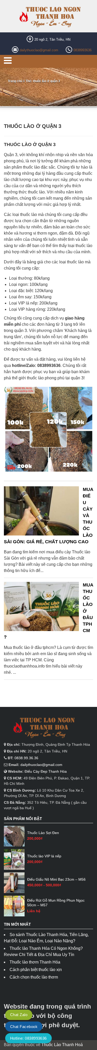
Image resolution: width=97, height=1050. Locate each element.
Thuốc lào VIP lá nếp (44, 856)
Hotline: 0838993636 (28, 1038)
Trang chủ (15, 81)
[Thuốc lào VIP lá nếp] (14, 859)
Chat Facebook (24, 1026)
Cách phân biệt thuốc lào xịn (36, 969)
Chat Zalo (18, 1014)
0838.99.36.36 (26, 758)
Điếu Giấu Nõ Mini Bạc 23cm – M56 (56, 879)
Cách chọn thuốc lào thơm (34, 977)
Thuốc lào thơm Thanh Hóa (35, 962)
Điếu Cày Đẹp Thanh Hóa (46, 771)
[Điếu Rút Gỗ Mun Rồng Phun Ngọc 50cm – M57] (14, 906)
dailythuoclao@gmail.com (39, 50)
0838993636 (82, 50)
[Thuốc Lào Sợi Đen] (14, 836)
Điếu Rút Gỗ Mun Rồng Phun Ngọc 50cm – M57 (56, 902)
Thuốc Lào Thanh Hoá (62, 1044)
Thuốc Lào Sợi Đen (43, 833)
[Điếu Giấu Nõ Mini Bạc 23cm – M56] (14, 882)
